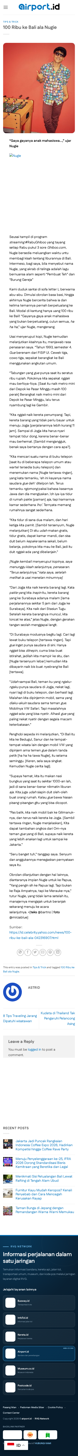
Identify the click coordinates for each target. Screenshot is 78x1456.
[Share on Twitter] (35, 952)
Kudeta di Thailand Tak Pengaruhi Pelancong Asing (58, 1018)
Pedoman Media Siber (32, 1407)
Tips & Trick (11, 22)
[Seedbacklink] (30, 1434)
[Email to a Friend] (42, 952)
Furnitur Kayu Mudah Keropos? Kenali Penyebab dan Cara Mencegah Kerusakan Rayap (44, 1194)
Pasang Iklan (9, 1407)
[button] (5, 7)
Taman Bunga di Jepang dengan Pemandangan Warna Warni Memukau (45, 1210)
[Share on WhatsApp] (20, 952)
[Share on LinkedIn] (57, 952)
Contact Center (11, 1413)
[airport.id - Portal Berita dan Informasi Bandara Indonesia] (39, 7)
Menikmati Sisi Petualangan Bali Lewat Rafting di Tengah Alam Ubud (44, 1179)
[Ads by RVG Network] (12, 1434)
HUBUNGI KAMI (43, 1443)
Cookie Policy (55, 1407)
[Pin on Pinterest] (50, 952)
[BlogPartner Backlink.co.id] (47, 1434)
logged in (34, 1049)
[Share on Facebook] (27, 952)
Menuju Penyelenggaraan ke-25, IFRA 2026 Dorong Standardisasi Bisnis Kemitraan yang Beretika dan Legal (43, 1163)
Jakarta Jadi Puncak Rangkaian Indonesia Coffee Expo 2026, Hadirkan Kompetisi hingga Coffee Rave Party (44, 1145)
